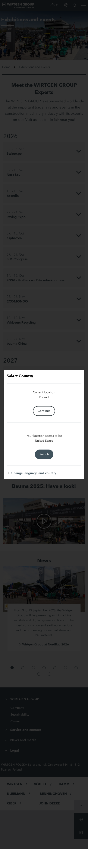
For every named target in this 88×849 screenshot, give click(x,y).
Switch (44, 454)
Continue (44, 411)
